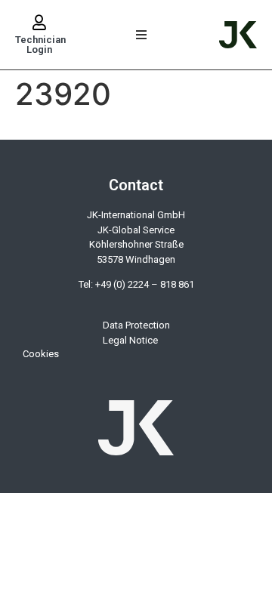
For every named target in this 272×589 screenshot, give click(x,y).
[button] (141, 35)
